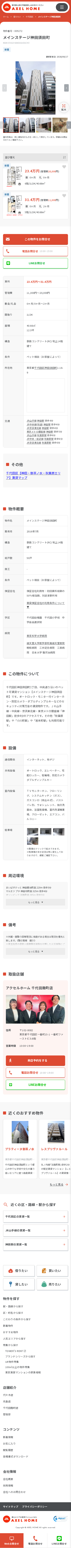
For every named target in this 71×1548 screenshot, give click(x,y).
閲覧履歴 (8, 1450)
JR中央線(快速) (35, 424)
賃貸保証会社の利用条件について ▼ (46, 605)
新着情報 (8, 1437)
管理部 (7, 1414)
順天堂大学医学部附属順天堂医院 (46, 643)
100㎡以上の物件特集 (17, 1367)
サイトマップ (10, 1506)
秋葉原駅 (42, 435)
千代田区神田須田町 (45, 368)
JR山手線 (32, 420)
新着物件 (8, 1325)
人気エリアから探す (14, 1338)
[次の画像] (66, 88)
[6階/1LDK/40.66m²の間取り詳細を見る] (35, 176)
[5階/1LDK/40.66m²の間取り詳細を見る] (35, 205)
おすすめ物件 (10, 1332)
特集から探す (10, 1345)
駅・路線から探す (13, 1306)
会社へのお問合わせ (14, 1492)
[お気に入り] (64, 167)
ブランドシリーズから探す (20, 1356)
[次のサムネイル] (68, 125)
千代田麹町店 (10, 1408)
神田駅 (40, 420)
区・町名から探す (13, 1313)
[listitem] (11, 125)
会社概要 (8, 1479)
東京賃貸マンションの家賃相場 (23, 1372)
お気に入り (9, 1443)
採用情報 (8, 1485)
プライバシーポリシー (34, 1506)
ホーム (6, 16)
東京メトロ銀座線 (36, 431)
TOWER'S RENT (14, 1351)
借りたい (17, 16)
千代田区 (29, 16)
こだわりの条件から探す (17, 1319)
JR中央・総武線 (35, 438)
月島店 (7, 1401)
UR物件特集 (12, 1362)
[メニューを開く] (62, 7)
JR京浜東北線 (34, 428)
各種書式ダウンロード (15, 1456)
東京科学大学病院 (37, 636)
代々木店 (8, 1395)
